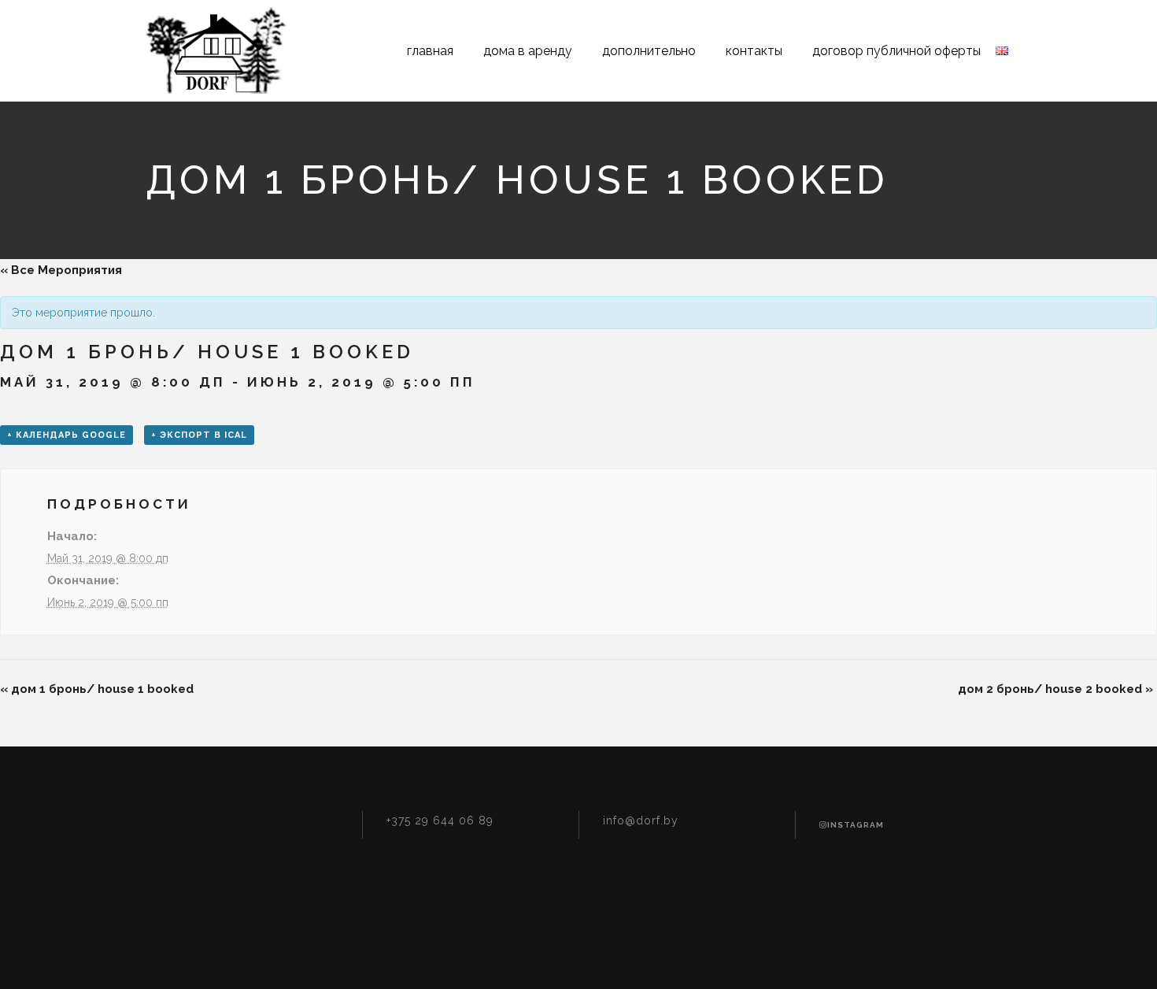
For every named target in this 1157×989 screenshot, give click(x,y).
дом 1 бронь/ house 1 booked (97, 689)
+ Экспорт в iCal (199, 435)
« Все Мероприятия (61, 270)
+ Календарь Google (66, 435)
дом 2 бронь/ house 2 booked (1055, 689)
